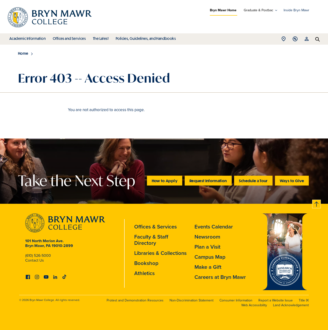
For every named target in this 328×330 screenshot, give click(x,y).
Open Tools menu (295, 40)
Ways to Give (292, 180)
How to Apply (164, 180)
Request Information (208, 180)
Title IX (304, 300)
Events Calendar (213, 227)
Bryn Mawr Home (223, 10)
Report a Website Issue (275, 300)
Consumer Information (235, 300)
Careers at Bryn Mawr (220, 277)
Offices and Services (69, 38)
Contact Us (34, 260)
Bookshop (146, 263)
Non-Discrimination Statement (191, 300)
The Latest (101, 38)
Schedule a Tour (253, 180)
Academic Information (27, 38)
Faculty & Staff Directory (151, 240)
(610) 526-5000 (38, 255)
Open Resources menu (306, 40)
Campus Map (209, 257)
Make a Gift (207, 267)
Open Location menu (283, 40)
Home (23, 53)
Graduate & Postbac (258, 10)
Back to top (317, 203)
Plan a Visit (207, 247)
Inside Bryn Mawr (296, 10)
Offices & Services (155, 227)
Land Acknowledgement (291, 305)
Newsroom (207, 237)
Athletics (144, 273)
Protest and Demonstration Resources (135, 300)
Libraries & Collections (160, 253)
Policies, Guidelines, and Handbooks (146, 38)
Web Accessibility (254, 305)
